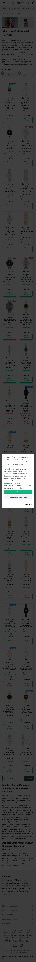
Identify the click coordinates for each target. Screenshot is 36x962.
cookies (9, 462)
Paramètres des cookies (18, 497)
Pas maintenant (26, 504)
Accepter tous (18, 492)
